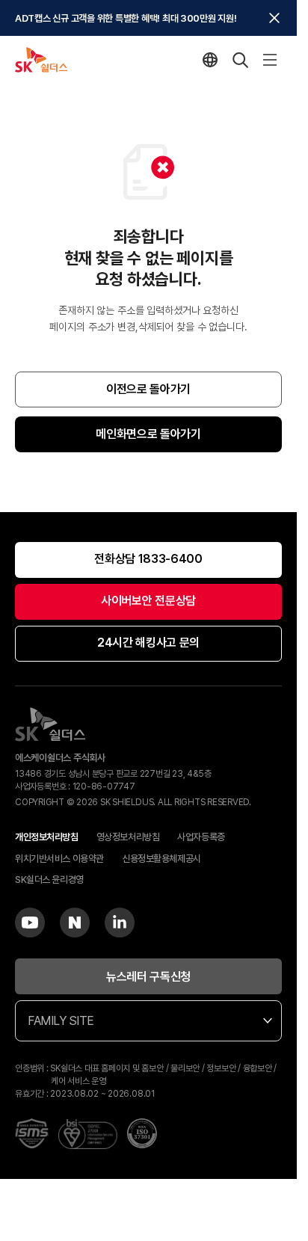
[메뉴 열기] (270, 60)
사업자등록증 (200, 837)
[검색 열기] (240, 60)
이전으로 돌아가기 (148, 389)
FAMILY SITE (61, 1021)
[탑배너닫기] (274, 17)
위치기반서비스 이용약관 (59, 858)
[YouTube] (30, 922)
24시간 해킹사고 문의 (148, 642)
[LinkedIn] (120, 922)
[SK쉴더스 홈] (41, 60)
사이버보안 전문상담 (148, 601)
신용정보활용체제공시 (161, 858)
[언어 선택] (210, 60)
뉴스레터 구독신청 (148, 977)
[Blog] (75, 922)
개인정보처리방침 (46, 837)
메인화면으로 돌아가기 (148, 434)
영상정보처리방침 (128, 837)
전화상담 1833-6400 (148, 559)
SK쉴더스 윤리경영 (49, 879)
